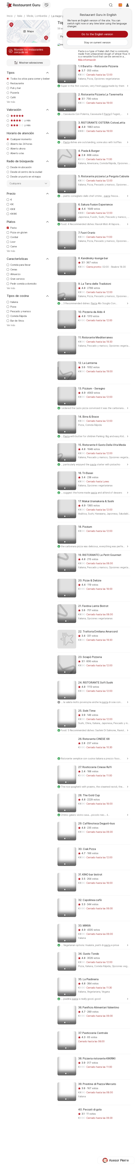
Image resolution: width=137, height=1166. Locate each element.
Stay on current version (97, 42)
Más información (87, 59)
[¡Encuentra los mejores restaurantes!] (23, 5)
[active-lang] (120, 5)
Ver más (11, 102)
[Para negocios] (46, 5)
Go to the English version (97, 34)
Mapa (30, 31)
